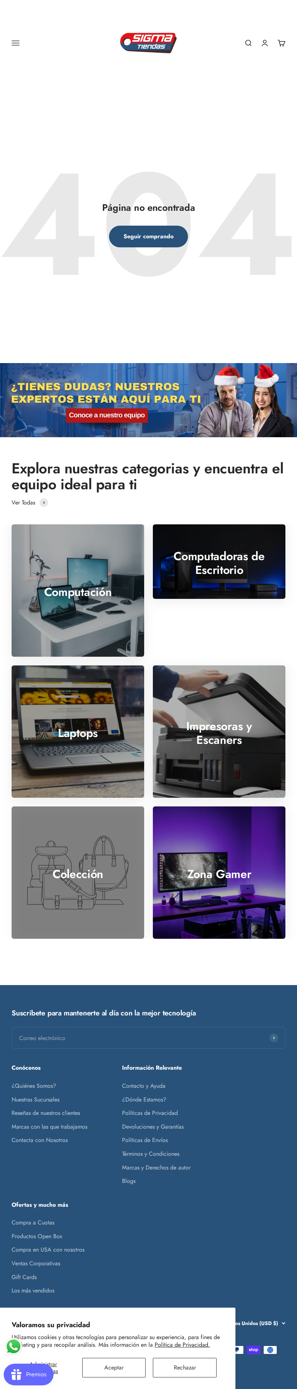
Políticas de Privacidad (150, 1113)
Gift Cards (24, 1277)
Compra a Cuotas (33, 1222)
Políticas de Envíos (145, 1140)
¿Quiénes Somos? (34, 1086)
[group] (148, 400)
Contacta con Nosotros (40, 1140)
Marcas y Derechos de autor (156, 1167)
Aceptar (114, 1367)
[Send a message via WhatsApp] (14, 1346)
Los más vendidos (33, 1290)
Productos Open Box (37, 1236)
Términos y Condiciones (150, 1154)
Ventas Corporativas (36, 1263)
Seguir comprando (148, 236)
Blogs (128, 1181)
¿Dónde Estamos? (144, 1099)
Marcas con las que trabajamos (49, 1126)
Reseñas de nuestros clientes (46, 1113)
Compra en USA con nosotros (48, 1249)
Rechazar (185, 1367)
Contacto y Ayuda (144, 1086)
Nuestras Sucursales (35, 1099)
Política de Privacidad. (182, 1345)
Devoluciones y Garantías (153, 1126)
